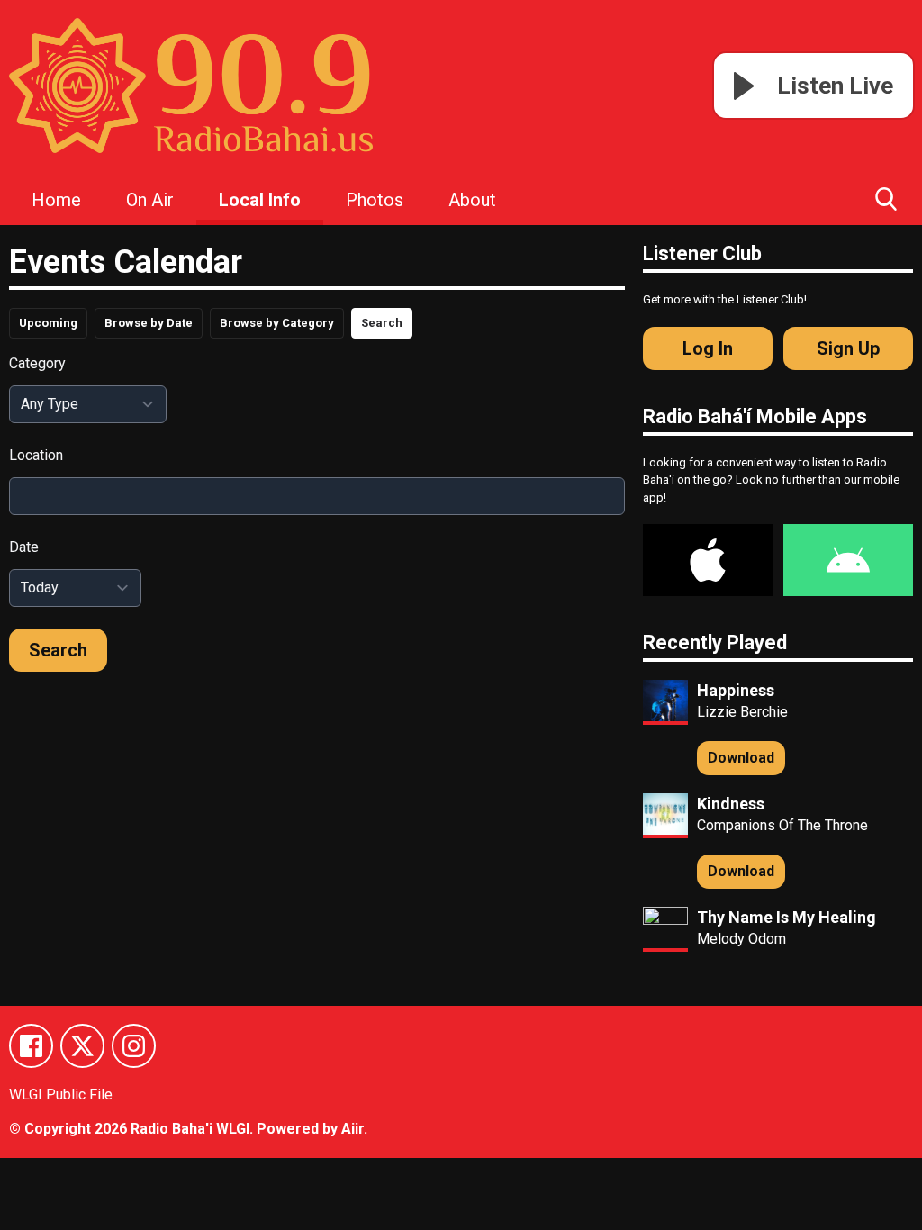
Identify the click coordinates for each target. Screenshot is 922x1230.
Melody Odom (741, 938)
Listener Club (702, 253)
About (472, 200)
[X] (82, 1046)
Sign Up (848, 348)
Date (24, 547)
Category (37, 363)
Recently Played (715, 642)
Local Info (260, 200)
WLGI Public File (61, 1094)
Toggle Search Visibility (886, 198)
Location (36, 455)
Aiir (352, 1128)
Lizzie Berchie (742, 711)
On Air (150, 200)
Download (741, 757)
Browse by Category (277, 323)
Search (381, 323)
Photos (374, 200)
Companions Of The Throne (782, 825)
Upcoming (48, 323)
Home (56, 200)
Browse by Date (148, 323)
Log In (707, 348)
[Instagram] (134, 1046)
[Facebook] (31, 1046)
